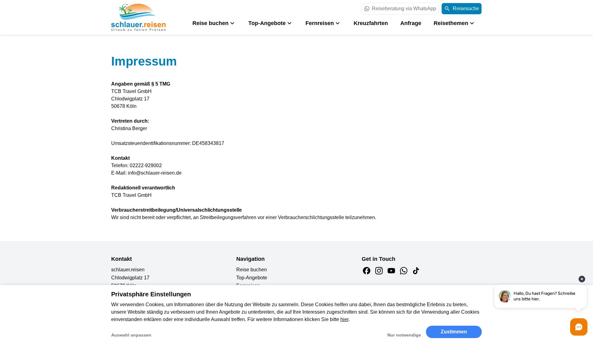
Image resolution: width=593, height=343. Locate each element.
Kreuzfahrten (371, 23)
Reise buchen (210, 23)
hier (344, 319)
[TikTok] (416, 271)
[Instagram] (379, 271)
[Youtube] (391, 271)
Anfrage (410, 23)
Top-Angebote (267, 23)
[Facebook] (367, 271)
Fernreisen (319, 23)
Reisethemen (451, 23)
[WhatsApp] (404, 271)
